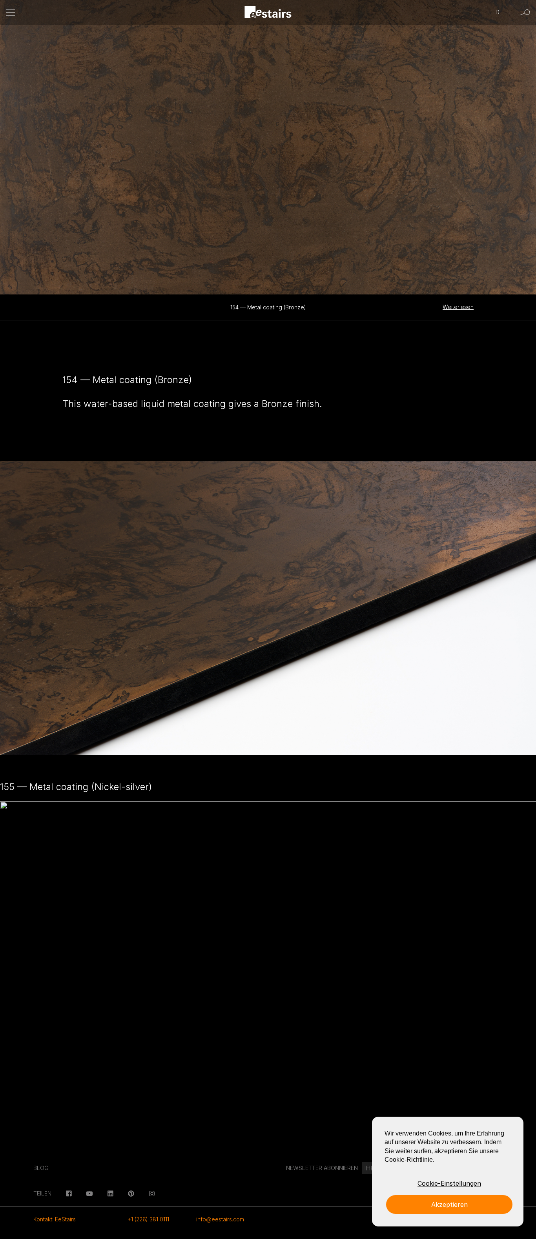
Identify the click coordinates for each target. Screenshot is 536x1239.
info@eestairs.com (220, 1219)
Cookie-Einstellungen (449, 1183)
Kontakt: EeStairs (54, 1219)
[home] (268, 13)
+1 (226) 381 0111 (148, 1219)
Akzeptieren (449, 1204)
